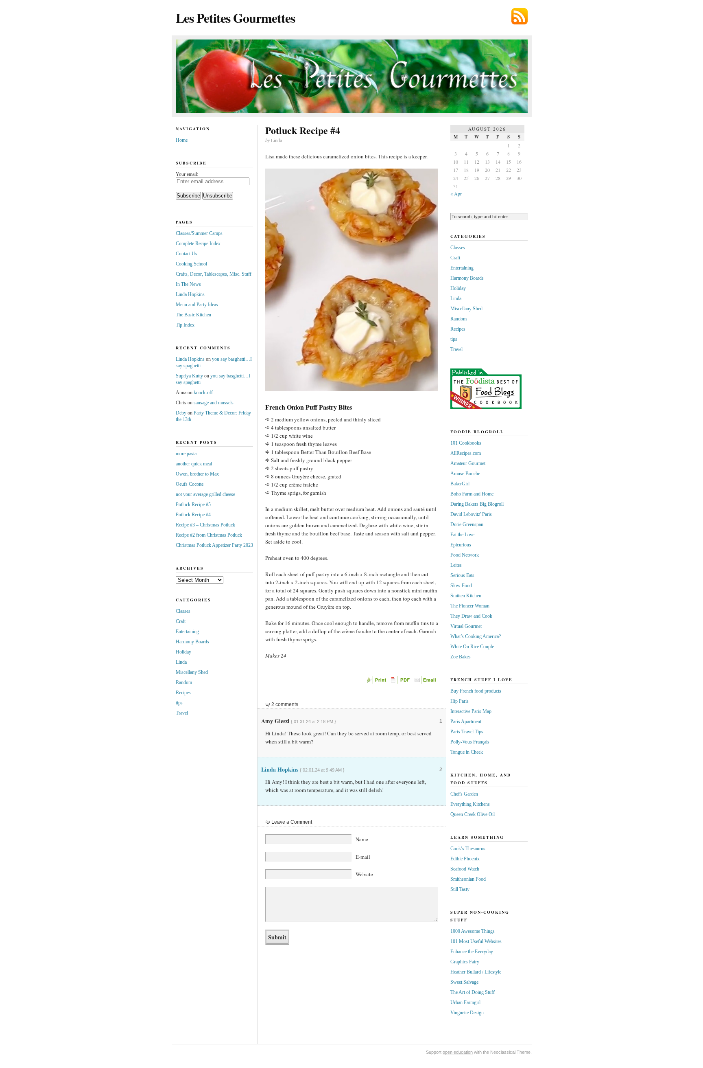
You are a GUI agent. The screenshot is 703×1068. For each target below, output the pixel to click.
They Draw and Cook (471, 616)
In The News (188, 284)
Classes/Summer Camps (199, 233)
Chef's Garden (464, 794)
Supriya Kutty (189, 376)
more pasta (186, 453)
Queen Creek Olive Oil (472, 814)
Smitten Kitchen (465, 596)
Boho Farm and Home (471, 494)
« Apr (456, 193)
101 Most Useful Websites (476, 941)
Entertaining (187, 631)
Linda (181, 662)
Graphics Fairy (464, 962)
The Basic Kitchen (193, 315)
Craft (181, 621)
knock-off (203, 392)
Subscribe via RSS (519, 16)
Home (182, 140)
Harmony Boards (192, 642)
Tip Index (185, 325)
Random (184, 682)
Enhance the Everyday (471, 951)
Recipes (183, 692)
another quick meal (194, 464)
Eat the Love (462, 534)
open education (458, 1052)
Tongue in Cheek (466, 752)
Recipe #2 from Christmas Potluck (209, 535)
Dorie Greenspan (466, 524)
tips (179, 703)
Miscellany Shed (192, 672)
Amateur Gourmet (467, 463)
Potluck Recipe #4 (193, 515)
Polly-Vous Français (469, 742)
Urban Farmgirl (465, 1002)
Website (364, 874)
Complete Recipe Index (198, 243)
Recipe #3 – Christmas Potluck (205, 525)
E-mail (363, 856)
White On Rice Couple (472, 646)
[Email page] (426, 682)
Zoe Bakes (460, 657)
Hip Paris (459, 701)
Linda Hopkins (279, 769)
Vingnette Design (467, 1012)
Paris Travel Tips (466, 732)
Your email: (187, 174)
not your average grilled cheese (205, 494)
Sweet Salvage (464, 982)
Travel (182, 713)
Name (362, 839)
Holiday (183, 652)
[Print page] (377, 682)
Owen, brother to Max (197, 474)
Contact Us (186, 254)
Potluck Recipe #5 (193, 504)
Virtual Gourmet (466, 626)
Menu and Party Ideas (197, 304)
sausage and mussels (214, 403)
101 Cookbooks (465, 443)
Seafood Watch (464, 869)
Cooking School (191, 264)
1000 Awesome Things (472, 931)
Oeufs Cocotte (189, 484)
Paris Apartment (465, 721)
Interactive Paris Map (470, 711)
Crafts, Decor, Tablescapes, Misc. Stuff (213, 274)
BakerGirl (459, 484)
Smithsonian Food (468, 879)
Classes (183, 611)
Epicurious (460, 545)
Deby (181, 413)
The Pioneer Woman (469, 606)
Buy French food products (475, 691)
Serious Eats (462, 575)
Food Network (464, 555)
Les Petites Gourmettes (235, 17)
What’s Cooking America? (475, 636)
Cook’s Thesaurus (467, 848)
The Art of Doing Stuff (472, 992)
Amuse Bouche (465, 473)
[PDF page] (401, 682)
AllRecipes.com (465, 453)
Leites (456, 565)
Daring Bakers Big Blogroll (477, 504)
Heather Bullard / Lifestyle (475, 972)
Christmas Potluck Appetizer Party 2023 (214, 545)
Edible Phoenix (465, 859)
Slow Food (461, 585)
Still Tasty (459, 889)
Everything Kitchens (470, 804)
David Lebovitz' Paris (471, 514)
